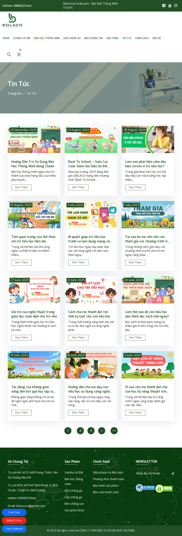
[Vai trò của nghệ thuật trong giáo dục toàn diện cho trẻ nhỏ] (34, 289)
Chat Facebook (14, 528)
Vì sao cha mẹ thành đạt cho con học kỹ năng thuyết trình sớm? (146, 389)
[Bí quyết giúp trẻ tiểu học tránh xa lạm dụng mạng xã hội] (91, 214)
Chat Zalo (14, 512)
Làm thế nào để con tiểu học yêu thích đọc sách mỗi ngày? (147, 314)
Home (6, 38)
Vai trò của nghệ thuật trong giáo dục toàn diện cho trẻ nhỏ (34, 314)
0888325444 (23, 6)
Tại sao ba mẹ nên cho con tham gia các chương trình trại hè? (147, 239)
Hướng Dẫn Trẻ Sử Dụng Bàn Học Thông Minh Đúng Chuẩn (32, 164)
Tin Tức (127, 38)
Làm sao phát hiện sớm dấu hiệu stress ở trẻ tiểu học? (145, 164)
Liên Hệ (156, 38)
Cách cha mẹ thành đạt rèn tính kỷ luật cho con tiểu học (89, 314)
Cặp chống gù (73, 497)
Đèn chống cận (93, 38)
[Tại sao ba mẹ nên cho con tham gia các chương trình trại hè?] (148, 214)
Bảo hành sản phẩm (106, 486)
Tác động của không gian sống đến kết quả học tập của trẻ (33, 389)
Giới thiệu (112, 38)
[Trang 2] (101, 430)
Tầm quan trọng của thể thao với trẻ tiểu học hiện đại (33, 239)
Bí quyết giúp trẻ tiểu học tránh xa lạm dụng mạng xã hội (89, 239)
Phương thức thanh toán (108, 479)
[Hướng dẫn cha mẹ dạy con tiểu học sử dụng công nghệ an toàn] (91, 365)
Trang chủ (14, 93)
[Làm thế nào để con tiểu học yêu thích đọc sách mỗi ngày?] (148, 289)
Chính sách (142, 38)
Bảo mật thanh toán (106, 492)
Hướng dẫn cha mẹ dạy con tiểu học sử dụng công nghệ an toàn (89, 389)
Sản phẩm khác (74, 510)
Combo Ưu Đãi (21, 38)
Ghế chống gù (72, 38)
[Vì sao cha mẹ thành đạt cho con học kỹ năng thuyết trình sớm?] (148, 365)
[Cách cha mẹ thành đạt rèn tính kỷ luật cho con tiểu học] (91, 289)
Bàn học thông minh (47, 38)
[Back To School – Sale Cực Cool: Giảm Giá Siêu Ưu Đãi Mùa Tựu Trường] (91, 139)
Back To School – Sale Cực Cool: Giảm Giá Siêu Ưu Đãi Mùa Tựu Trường (88, 164)
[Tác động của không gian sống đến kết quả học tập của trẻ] (34, 365)
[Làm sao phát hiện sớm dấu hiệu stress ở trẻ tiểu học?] (148, 139)
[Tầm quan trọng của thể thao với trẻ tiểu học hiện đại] (34, 214)
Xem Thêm (21, 187)
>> (114, 430)
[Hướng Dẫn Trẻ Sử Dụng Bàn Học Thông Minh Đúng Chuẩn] (34, 139)
